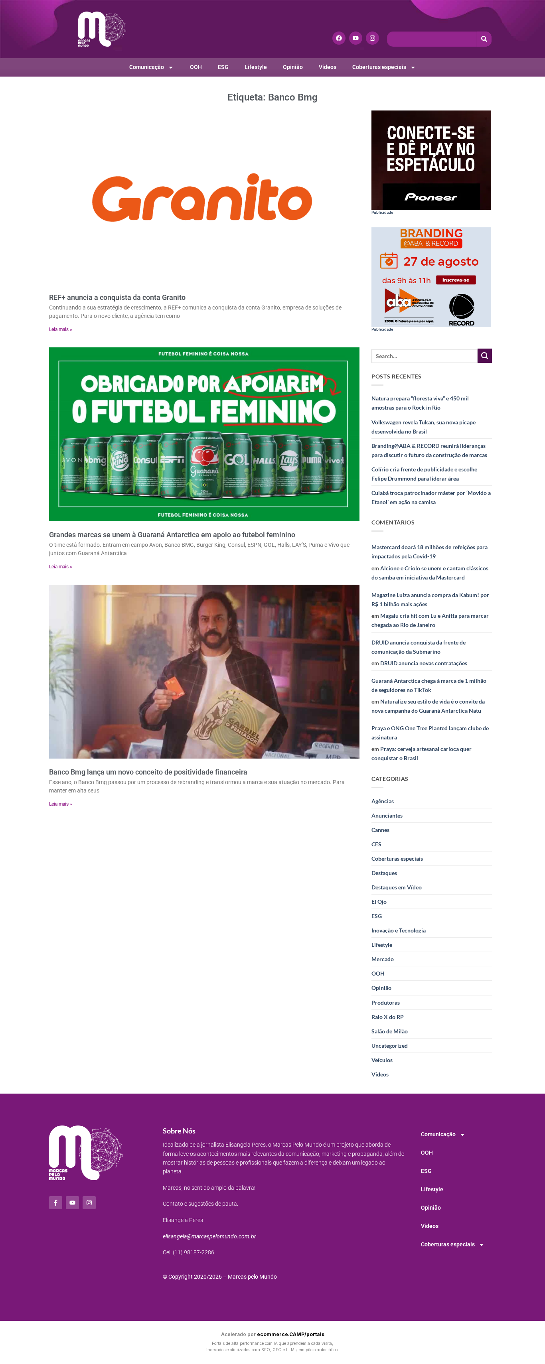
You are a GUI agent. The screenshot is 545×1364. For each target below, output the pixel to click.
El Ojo (379, 901)
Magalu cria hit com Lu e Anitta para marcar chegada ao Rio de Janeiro (430, 620)
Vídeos (327, 67)
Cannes (380, 829)
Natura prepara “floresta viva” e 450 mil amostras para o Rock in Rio (420, 403)
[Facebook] (339, 38)
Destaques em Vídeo (396, 887)
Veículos (382, 1060)
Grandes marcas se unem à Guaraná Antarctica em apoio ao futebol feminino (172, 534)
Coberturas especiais (379, 67)
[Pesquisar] (484, 39)
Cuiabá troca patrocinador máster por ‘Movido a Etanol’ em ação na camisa (431, 497)
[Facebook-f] (55, 1202)
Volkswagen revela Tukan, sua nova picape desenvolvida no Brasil (423, 427)
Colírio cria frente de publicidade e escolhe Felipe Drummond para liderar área (424, 474)
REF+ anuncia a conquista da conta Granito (117, 297)
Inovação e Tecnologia (398, 930)
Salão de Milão (389, 1031)
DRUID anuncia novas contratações (423, 663)
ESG (223, 67)
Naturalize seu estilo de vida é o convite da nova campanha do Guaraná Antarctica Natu (428, 706)
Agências (382, 801)
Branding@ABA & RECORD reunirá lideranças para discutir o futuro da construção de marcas (429, 450)
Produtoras (385, 1002)
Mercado (382, 959)
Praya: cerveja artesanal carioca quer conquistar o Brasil (421, 753)
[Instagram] (372, 38)
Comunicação (146, 67)
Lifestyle (256, 67)
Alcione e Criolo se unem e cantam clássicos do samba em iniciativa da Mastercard (429, 573)
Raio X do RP (387, 1016)
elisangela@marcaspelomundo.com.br (209, 1236)
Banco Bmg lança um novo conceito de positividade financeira (149, 772)
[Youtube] (355, 38)
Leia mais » (60, 329)
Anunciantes (387, 815)
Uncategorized (389, 1045)
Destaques (384, 872)
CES (376, 844)
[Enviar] (485, 356)
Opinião (293, 67)
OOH (196, 67)
